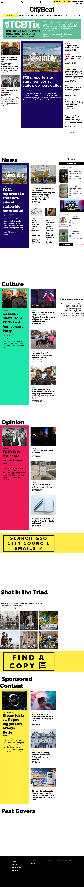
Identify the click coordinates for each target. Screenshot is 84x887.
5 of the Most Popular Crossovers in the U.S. (73, 304)
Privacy (34, 863)
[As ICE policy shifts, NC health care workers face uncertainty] (74, 90)
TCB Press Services (72, 299)
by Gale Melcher (70, 80)
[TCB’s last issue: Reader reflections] (74, 46)
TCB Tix (77, 15)
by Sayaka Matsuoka (7, 63)
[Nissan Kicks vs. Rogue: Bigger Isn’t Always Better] (14, 746)
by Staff (5, 735)
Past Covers (18, 810)
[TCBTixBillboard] (42, 38)
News (21, 15)
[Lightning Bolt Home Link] (40, 2)
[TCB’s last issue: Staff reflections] (10, 90)
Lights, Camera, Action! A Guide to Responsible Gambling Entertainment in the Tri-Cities (73, 309)
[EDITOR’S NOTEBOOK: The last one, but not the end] (74, 58)
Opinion (39, 15)
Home (15, 861)
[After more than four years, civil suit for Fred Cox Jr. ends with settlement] (74, 104)
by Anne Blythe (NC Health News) (73, 94)
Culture (30, 15)
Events (68, 15)
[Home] (42, 10)
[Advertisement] (29, 266)
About (48, 15)
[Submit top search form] (22, 2)
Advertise (58, 15)
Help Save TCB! (10, 15)
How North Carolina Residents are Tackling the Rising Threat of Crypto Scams (73, 315)
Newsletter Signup (77, 2)
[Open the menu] (2, 2)
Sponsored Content (16, 682)
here (6, 608)
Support (62, 1)
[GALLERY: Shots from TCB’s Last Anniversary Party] (10, 57)
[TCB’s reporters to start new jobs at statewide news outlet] (42, 84)
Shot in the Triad (24, 592)
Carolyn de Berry (16, 606)
